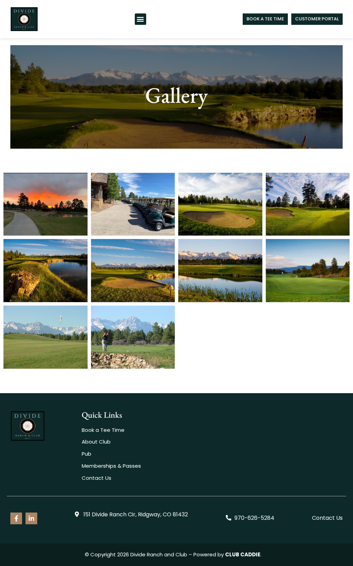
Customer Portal (317, 19)
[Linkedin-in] (31, 518)
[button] (140, 19)
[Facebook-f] (16, 518)
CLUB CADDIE (242, 554)
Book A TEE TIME (265, 19)
